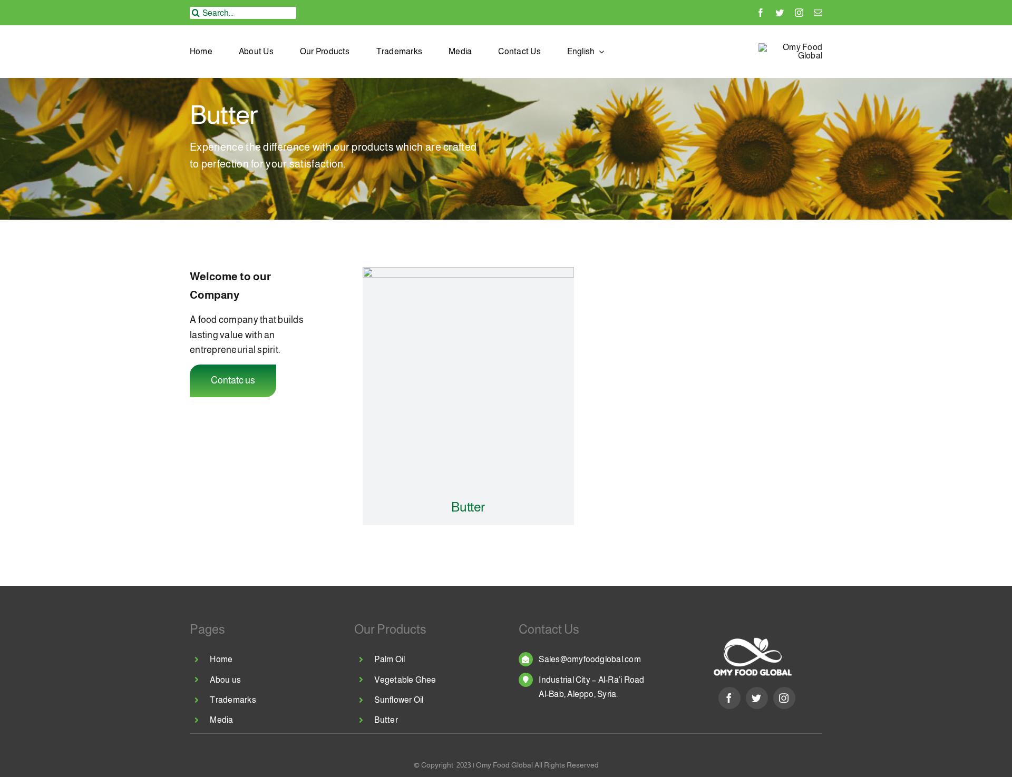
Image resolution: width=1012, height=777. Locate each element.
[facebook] (760, 12)
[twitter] (779, 12)
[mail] (818, 12)
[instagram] (799, 12)
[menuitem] (586, 51)
